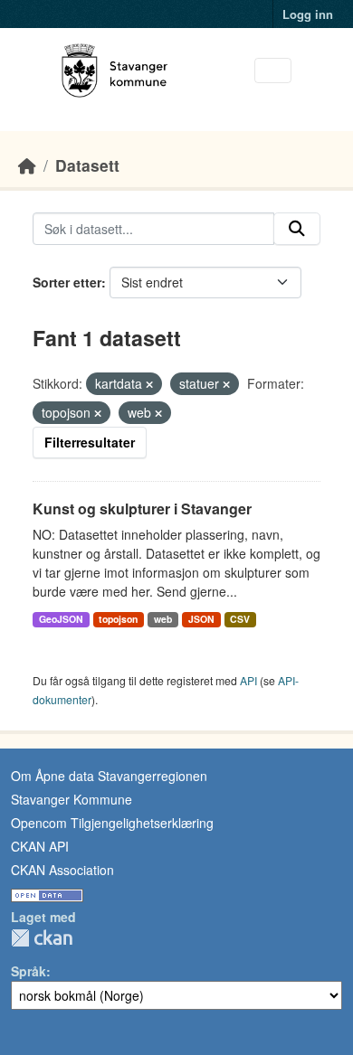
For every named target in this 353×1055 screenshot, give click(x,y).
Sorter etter (67, 282)
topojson (118, 619)
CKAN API (40, 846)
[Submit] (296, 228)
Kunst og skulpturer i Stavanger (142, 508)
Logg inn (307, 14)
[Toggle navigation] (272, 71)
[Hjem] (27, 165)
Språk (28, 971)
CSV (240, 619)
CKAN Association (62, 870)
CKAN (41, 937)
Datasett (87, 165)
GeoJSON (61, 619)
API (248, 680)
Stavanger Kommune (71, 799)
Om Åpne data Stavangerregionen (109, 776)
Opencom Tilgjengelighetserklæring (112, 823)
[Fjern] (149, 384)
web (163, 619)
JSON (201, 619)
